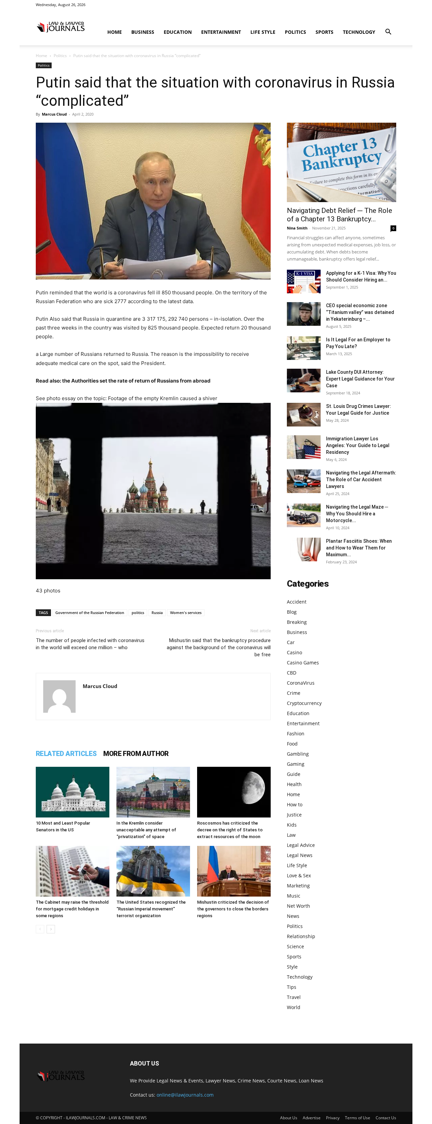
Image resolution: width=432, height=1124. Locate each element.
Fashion (295, 733)
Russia (157, 612)
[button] (388, 32)
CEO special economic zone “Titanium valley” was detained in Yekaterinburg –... (360, 312)
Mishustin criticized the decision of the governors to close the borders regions (233, 909)
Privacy (333, 1118)
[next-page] (51, 929)
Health (294, 784)
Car (291, 642)
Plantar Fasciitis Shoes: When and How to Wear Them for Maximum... (359, 547)
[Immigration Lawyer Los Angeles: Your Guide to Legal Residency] (304, 447)
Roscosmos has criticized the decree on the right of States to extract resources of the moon (230, 830)
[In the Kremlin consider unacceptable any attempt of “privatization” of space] (153, 792)
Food (292, 743)
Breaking (297, 622)
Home (114, 32)
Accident (296, 601)
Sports (324, 32)
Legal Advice (301, 845)
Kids (292, 825)
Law (291, 835)
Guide (293, 774)
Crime (293, 693)
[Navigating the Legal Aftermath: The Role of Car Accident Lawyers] (304, 481)
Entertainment (221, 32)
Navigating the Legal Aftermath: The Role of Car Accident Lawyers (361, 479)
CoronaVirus (301, 683)
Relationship (301, 936)
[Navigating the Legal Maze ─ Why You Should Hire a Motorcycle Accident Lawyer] (304, 515)
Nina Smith (297, 227)
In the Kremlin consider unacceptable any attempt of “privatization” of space (146, 830)
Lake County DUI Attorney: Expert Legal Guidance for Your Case (360, 378)
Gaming (295, 764)
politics (138, 612)
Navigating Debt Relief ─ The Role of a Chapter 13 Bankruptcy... (339, 214)
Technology (359, 32)
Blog (292, 612)
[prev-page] (40, 929)
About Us (288, 1118)
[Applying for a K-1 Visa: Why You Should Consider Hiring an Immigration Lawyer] (304, 281)
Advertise (312, 1118)
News (293, 916)
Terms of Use (357, 1118)
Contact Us (386, 1118)
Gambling (298, 754)
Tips (291, 987)
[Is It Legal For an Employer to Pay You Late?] (304, 348)
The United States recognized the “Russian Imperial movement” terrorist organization (151, 909)
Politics (295, 32)
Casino (294, 652)
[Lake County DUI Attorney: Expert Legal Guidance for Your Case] (304, 380)
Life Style (262, 32)
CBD (291, 672)
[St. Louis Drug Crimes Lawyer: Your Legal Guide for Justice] (304, 414)
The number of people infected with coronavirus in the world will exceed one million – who (90, 644)
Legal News (300, 855)
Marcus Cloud (54, 114)
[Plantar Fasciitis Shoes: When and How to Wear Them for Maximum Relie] (304, 549)
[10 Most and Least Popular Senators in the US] (72, 792)
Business (142, 32)
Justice (294, 814)
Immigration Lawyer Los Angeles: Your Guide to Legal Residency (357, 445)
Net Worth (298, 906)
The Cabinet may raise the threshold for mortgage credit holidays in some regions (72, 909)
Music (293, 896)
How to (294, 804)
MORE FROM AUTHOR (135, 754)
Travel (294, 997)
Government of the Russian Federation (89, 612)
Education (178, 32)
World (293, 1007)
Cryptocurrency (304, 703)
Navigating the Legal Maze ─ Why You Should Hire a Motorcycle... (357, 513)
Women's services (185, 612)
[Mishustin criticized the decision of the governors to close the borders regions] (234, 871)
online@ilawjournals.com (185, 1095)
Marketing (298, 885)
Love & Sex (299, 875)
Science (295, 946)
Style (292, 966)
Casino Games (303, 662)
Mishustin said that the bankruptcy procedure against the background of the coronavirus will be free (219, 647)
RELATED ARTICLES (66, 754)
